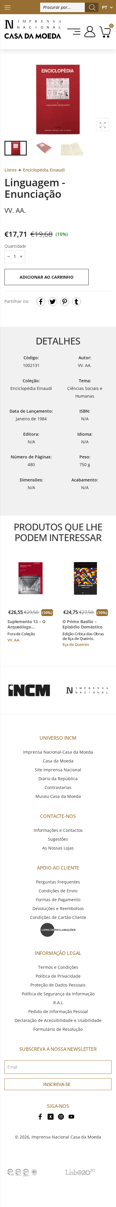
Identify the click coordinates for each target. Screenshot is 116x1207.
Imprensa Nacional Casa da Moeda (66, 1137)
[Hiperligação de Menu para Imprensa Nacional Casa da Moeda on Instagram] (61, 1116)
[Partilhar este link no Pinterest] (64, 301)
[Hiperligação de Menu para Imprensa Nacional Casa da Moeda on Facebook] (40, 1116)
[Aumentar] (103, 124)
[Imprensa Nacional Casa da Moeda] (32, 31)
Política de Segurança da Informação (58, 994)
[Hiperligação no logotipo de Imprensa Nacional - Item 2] (87, 690)
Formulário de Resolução (58, 1029)
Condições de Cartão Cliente (58, 917)
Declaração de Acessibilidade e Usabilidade (58, 1020)
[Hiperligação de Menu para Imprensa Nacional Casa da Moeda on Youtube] (71, 1116)
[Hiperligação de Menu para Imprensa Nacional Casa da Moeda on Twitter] (51, 1116)
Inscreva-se (56, 1084)
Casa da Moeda (58, 761)
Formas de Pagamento (58, 899)
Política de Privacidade (58, 976)
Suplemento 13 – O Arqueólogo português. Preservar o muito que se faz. (30, 624)
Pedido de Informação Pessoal (58, 1011)
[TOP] (7, 6)
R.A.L (58, 1002)
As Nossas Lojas (58, 848)
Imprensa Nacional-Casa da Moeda (58, 752)
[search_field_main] (92, 7)
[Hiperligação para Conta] (88, 31)
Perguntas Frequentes (58, 882)
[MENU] (74, 32)
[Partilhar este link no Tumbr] (76, 301)
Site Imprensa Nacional (58, 769)
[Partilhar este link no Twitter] (52, 301)
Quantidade (15, 246)
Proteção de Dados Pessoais (58, 985)
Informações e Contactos (58, 830)
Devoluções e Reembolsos (58, 908)
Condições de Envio (58, 891)
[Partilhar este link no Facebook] (40, 301)
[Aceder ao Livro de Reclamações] (58, 929)
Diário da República (58, 778)
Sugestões (58, 839)
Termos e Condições (58, 967)
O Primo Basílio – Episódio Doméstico (82, 624)
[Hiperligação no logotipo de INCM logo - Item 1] (29, 690)
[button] (104, 99)
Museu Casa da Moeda (58, 796)
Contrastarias (58, 787)
